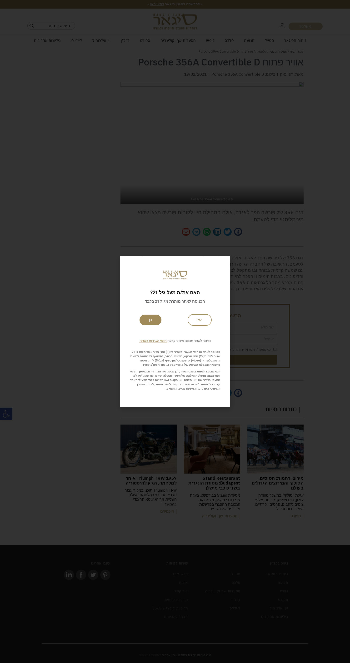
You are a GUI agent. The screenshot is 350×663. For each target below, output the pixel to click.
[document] (175, 331)
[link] (200, 320)
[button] (175, 341)
